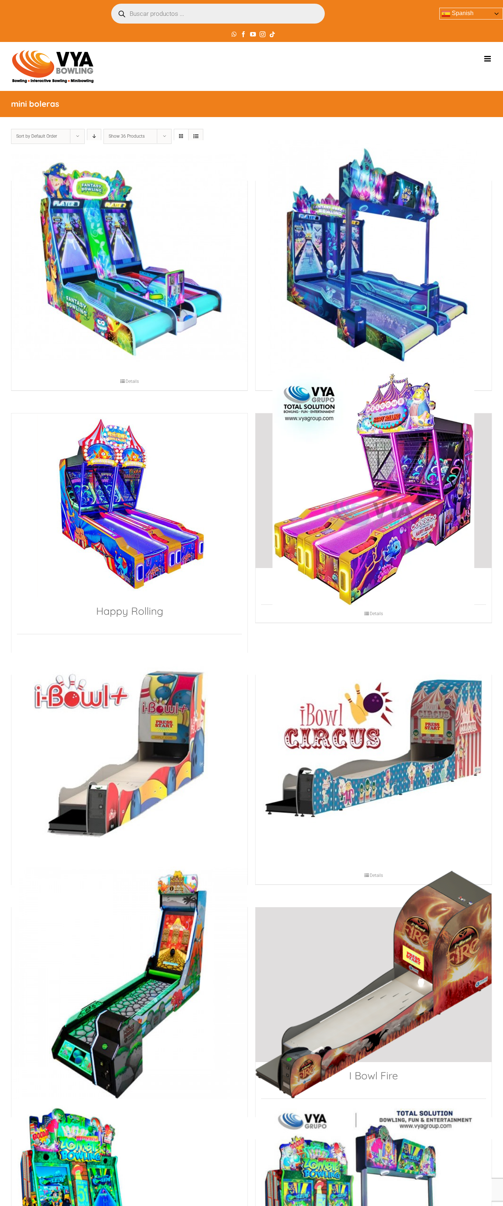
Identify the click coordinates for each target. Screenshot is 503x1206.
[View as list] (196, 136)
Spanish (462, 13)
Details (132, 381)
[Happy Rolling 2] (374, 490)
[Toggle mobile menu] (488, 59)
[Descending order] (94, 136)
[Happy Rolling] (129, 505)
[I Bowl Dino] (129, 984)
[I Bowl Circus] (374, 752)
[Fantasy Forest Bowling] (374, 258)
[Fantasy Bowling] (129, 258)
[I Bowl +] (129, 752)
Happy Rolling (129, 610)
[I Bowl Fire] (374, 984)
